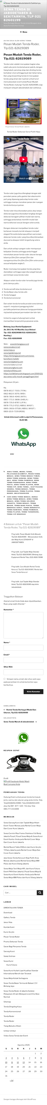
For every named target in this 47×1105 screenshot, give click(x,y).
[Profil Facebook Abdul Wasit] (16, 781)
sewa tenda (25, 41)
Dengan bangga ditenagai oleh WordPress (20, 1099)
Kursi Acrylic (9, 932)
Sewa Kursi (8, 961)
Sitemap (7, 1002)
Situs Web (8, 667)
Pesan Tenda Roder (12, 937)
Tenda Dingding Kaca (12, 1007)
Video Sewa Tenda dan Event (16, 1036)
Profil (6, 778)
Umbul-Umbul (10, 1031)
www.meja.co (9, 350)
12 (18, 1062)
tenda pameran (30, 510)
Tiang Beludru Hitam (12, 1026)
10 (6, 1062)
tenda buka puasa (23, 505)
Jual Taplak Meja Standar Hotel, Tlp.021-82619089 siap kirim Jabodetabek (25, 584)
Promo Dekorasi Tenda (13, 942)
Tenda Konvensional (12, 1011)
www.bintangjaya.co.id (19, 344)
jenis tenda (12, 472)
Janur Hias (8, 922)
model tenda (26, 472)
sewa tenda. (23, 487)
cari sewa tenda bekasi (19, 497)
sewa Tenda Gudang (16, 478)
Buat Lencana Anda (12, 784)
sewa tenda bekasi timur (27, 476)
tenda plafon (26, 491)
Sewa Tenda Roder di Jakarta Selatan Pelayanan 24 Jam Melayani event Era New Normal (21, 994)
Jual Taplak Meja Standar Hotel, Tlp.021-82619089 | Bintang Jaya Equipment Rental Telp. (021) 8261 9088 (27, 554)
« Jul (11, 1080)
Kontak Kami (9, 927)
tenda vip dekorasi (16, 514)
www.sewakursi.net (12, 347)
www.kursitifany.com (12, 371)
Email (7, 655)
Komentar (9, 610)
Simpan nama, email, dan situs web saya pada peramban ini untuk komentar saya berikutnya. (22, 682)
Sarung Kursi (9, 951)
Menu (25, 32)
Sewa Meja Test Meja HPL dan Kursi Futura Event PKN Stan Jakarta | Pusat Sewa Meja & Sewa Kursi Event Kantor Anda (22, 872)
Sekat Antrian (9, 956)
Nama (7, 642)
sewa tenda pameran (22, 480)
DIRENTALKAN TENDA (13, 908)
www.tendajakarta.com (13, 362)
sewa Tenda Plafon (23, 484)
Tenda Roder (9, 1016)
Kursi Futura (12, 965)
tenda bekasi (21, 489)
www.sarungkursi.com (13, 368)
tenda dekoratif (32, 507)
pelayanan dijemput (17, 474)
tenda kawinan (14, 510)
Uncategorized (21, 493)
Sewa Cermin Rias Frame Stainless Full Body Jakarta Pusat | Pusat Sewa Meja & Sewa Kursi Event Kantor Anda (23, 836)
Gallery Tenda (9, 917)
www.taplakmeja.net (12, 353)
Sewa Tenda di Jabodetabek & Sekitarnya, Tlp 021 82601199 (22, 15)
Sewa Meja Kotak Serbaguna (16, 978)
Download (8, 913)
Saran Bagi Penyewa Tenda (15, 946)
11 (12, 1062)
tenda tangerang (30, 512)
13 (24, 1062)
